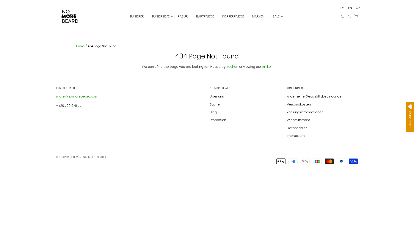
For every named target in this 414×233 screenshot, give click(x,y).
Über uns (217, 96)
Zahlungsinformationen (305, 112)
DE (342, 7)
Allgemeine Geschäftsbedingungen (315, 96)
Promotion (218, 120)
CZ (358, 7)
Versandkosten (299, 104)
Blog (213, 112)
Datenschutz (297, 128)
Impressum (296, 135)
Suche (215, 104)
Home (81, 46)
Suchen (232, 66)
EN (350, 7)
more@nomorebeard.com (77, 96)
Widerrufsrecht (298, 120)
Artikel (266, 66)
